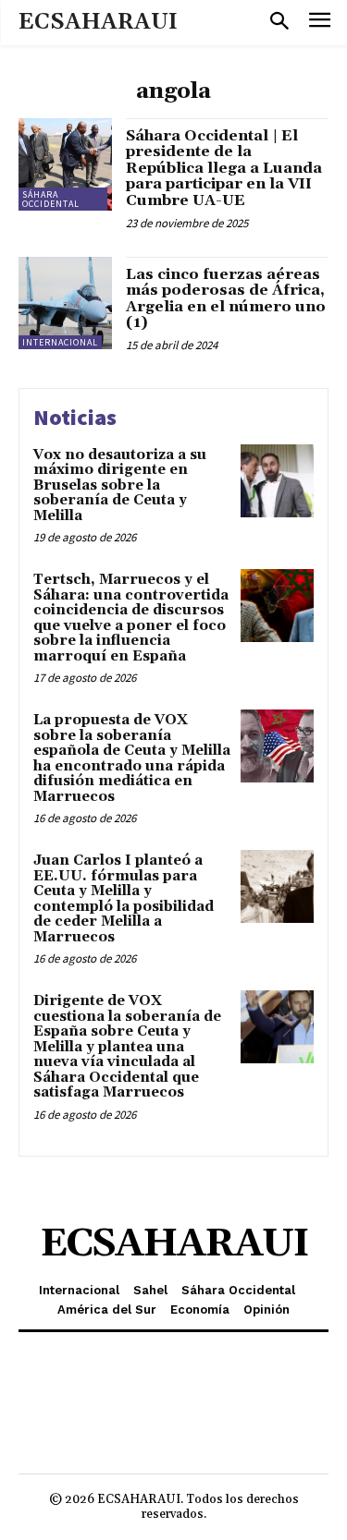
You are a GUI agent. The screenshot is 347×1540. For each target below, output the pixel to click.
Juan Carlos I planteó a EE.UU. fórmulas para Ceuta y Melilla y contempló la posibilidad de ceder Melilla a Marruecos (123, 899)
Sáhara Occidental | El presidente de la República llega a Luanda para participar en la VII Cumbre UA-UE (224, 168)
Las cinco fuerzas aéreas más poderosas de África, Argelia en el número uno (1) (226, 299)
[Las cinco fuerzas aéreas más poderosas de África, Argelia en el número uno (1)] (65, 303)
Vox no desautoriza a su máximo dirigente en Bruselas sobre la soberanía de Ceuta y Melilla (119, 485)
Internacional (60, 342)
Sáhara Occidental (51, 199)
